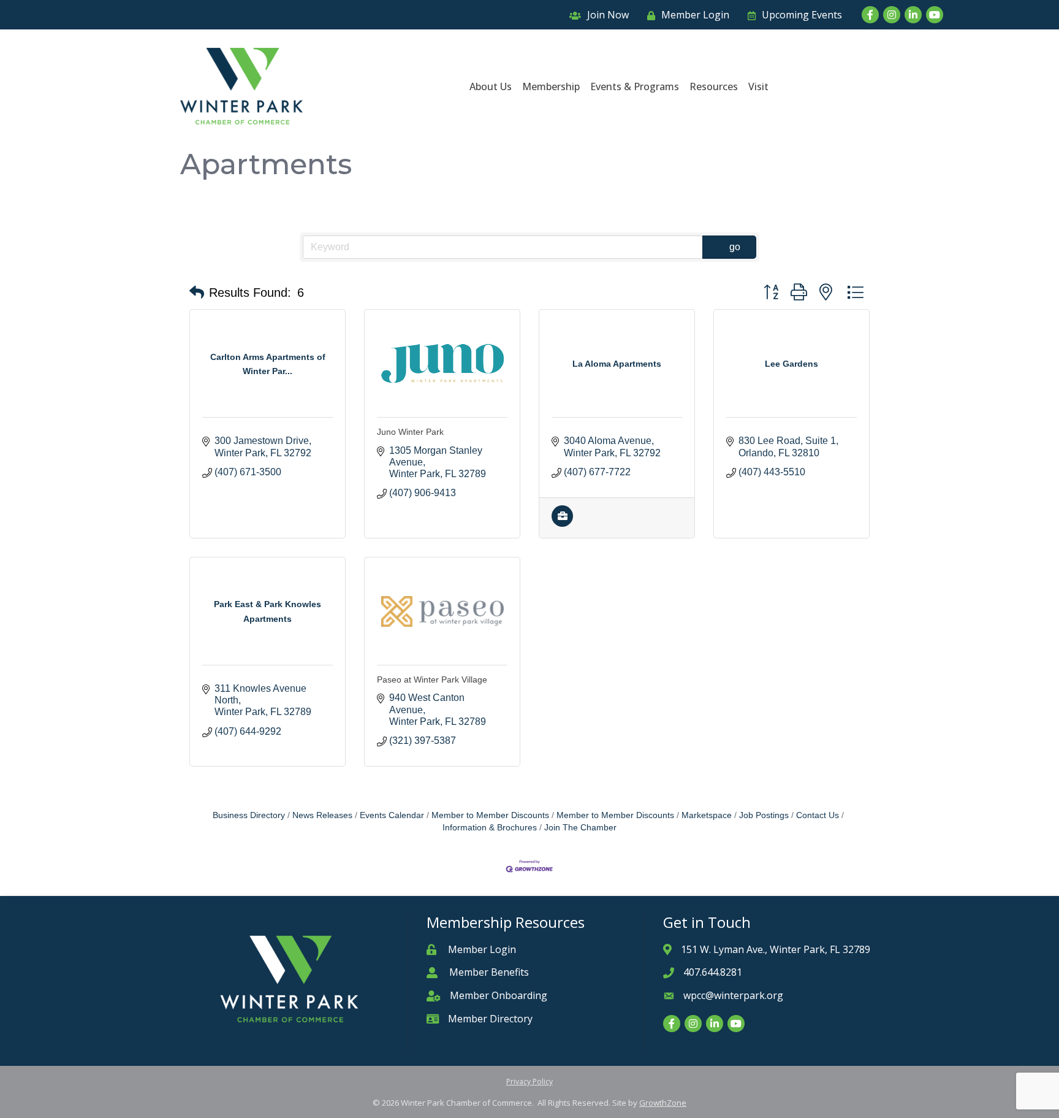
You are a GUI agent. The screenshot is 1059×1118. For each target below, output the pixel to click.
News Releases (322, 815)
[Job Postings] (562, 523)
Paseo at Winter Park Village (432, 679)
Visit (758, 86)
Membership (551, 86)
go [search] (734, 247)
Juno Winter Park (410, 432)
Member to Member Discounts (490, 815)
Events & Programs (634, 86)
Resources (713, 86)
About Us (490, 86)
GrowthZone (662, 1102)
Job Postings (764, 815)
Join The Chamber (580, 827)
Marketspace (706, 815)
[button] (196, 292)
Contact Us (817, 815)
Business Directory (249, 815)
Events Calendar (392, 815)
